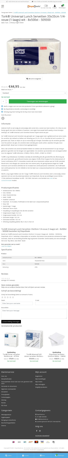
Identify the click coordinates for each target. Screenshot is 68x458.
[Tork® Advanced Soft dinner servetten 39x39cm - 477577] (34, 339)
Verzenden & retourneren (9, 386)
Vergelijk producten (41, 387)
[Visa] (43, 443)
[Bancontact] (25, 443)
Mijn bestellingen (40, 379)
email (51, 178)
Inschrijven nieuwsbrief (42, 435)
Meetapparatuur (6, 414)
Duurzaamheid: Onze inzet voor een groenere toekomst (16, 382)
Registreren (38, 376)
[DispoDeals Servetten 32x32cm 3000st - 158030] (57, 339)
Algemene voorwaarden (8, 389)
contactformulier (6, 180)
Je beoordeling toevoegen (11, 322)
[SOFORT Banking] (31, 443)
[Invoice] (54, 443)
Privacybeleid (5, 394)
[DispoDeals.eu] (34, 6)
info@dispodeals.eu (42, 419)
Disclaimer (4, 392)
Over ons (4, 376)
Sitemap (3, 400)
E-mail (37, 300)
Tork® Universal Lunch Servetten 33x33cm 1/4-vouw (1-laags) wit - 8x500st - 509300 (40, 12)
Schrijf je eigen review (16, 22)
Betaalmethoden (6, 379)
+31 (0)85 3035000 (41, 417)
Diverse (3, 425)
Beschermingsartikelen (8, 423)
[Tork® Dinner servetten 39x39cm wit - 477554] (11, 339)
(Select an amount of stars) (17, 294)
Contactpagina (5, 397)
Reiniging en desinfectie (8, 420)
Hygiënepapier (5, 417)
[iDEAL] (14, 443)
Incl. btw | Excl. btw (46, 7)
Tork (6, 23)
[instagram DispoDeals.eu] (40, 431)
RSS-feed (4, 405)
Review (3, 403)
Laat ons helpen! (6, 246)
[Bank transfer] (20, 443)
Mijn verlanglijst (40, 384)
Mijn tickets (38, 381)
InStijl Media (40, 450)
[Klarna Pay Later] (48, 443)
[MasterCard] (37, 443)
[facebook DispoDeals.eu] (36, 431)
